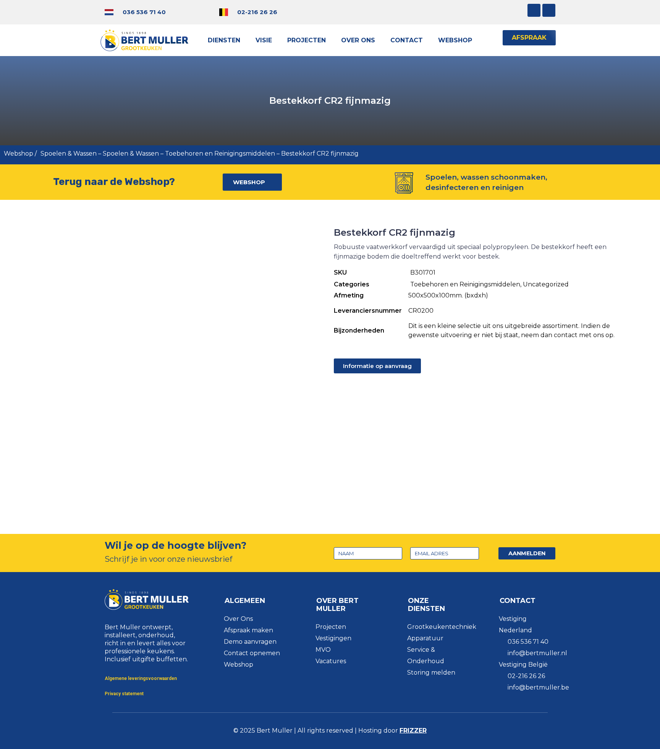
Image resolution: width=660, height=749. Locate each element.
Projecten (306, 40)
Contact (406, 40)
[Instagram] (533, 10)
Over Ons (358, 40)
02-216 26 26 (257, 12)
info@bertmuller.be (538, 687)
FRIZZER (413, 730)
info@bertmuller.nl (537, 653)
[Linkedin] (548, 10)
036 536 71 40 (144, 12)
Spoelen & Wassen (68, 153)
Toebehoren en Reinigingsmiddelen (220, 153)
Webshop (455, 40)
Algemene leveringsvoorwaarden (141, 678)
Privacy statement (124, 693)
